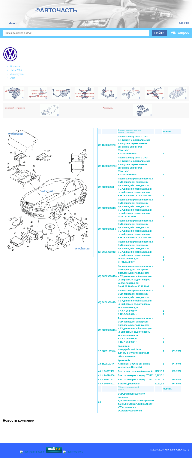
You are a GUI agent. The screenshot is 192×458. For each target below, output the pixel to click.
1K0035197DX (109, 166)
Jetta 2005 (16, 70)
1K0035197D (109, 145)
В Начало (15, 66)
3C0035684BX (109, 276)
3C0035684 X (109, 229)
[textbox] (76, 33)
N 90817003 (108, 379)
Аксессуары (17, 74)
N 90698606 (108, 375)
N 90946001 (108, 383)
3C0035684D (109, 302)
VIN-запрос (180, 33)
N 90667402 (108, 371)
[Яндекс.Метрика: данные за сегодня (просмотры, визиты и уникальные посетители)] (73, 451)
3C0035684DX (109, 330)
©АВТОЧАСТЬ (56, 10)
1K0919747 (108, 363)
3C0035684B (109, 208)
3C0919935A (109, 351)
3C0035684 (108, 187)
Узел (13, 77)
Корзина (184, 22)
